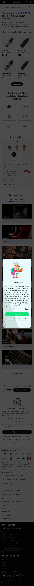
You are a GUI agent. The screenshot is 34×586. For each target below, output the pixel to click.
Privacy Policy (20, 323)
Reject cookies (12, 319)
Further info (22, 319)
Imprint (13, 323)
